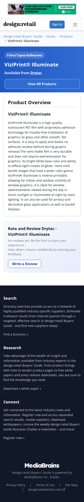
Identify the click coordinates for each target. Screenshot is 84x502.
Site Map (71, 485)
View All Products (42, 84)
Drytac (51, 36)
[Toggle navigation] (75, 24)
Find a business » (15, 334)
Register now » (14, 438)
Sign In (57, 24)
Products (66, 36)
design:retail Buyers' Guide (22, 36)
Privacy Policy (15, 485)
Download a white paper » (22, 388)
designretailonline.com (45, 489)
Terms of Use (45, 485)
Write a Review (24, 264)
